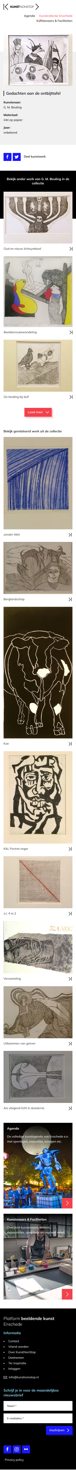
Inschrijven (54, 776)
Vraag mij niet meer (46, 692)
